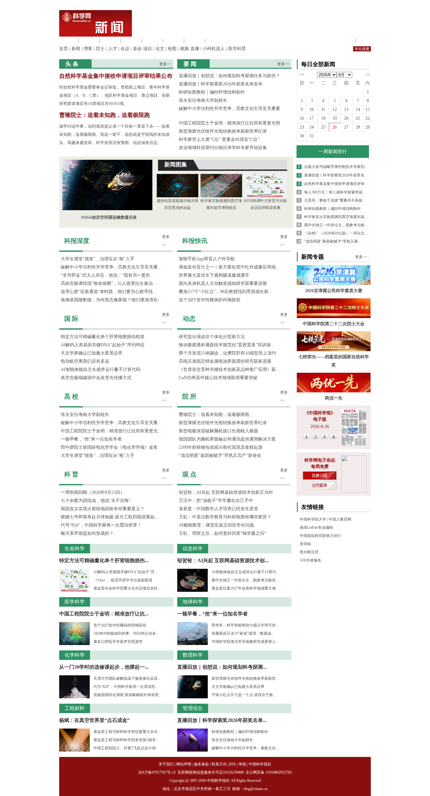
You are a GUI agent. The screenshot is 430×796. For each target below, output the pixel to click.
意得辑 (305, 544)
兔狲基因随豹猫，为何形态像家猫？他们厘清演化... (111, 299)
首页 (63, 48)
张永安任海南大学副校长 (203, 100)
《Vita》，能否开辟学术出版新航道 (122, 580)
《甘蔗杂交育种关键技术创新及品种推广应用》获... (229, 369)
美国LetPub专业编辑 (316, 527)
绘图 (172, 48)
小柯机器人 (214, 48)
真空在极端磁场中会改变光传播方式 (96, 377)
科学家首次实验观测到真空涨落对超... (335, 217)
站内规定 (345, 40)
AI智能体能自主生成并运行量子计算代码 (100, 369)
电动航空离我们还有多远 (85, 361)
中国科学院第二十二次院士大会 (334, 323)
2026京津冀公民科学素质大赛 (333, 290)
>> (367, 74)
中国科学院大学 (313, 519)
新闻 (75, 48)
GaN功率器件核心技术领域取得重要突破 (218, 377)
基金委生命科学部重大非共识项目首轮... (127, 588)
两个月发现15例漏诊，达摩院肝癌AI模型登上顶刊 (227, 353)
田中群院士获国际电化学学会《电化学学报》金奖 (109, 447)
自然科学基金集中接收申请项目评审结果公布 (116, 76)
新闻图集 (175, 164)
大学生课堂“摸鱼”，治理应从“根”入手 (97, 259)
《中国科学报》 (319, 413)
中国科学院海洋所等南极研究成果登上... (245, 641)
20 (346, 118)
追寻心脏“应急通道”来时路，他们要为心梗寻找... (108, 291)
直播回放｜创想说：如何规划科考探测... (222, 667)
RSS (232, 764)
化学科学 (110, 40)
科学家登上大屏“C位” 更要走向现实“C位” (219, 139)
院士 (100, 48)
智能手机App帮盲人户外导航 (207, 259)
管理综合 (215, 40)
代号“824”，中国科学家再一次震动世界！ (101, 525)
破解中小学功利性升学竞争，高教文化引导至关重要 (229, 108)
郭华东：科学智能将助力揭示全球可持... (245, 625)
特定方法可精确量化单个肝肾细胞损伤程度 (102, 336)
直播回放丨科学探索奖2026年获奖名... (335, 175)
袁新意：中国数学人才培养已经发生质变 (218, 508)
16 (302, 118)
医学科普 (237, 48)
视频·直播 (189, 48)
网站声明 (183, 764)
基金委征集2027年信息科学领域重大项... (245, 588)
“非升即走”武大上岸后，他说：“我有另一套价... (107, 275)
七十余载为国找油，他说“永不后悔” (96, 500)
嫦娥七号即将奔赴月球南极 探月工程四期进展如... (109, 517)
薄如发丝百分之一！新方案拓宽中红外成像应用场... (229, 267)
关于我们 (166, 764)
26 (334, 127)
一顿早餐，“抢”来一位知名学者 (91, 439)
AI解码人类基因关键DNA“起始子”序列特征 (103, 345)
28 (358, 127)
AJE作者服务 (310, 560)
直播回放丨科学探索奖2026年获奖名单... (222, 720)
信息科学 (152, 40)
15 (367, 109)
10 (311, 109)
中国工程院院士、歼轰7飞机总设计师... (126, 748)
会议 (125, 48)
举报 (242, 764)
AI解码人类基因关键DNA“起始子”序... (125, 572)
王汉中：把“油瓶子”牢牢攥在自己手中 (216, 500)
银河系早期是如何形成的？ (87, 533)
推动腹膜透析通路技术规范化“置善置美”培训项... (226, 345)
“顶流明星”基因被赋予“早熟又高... (332, 241)
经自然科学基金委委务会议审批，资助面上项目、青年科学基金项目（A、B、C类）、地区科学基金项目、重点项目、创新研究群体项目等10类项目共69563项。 (114, 95)
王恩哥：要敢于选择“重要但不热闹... (334, 200)
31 (311, 136)
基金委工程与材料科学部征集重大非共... (127, 732)
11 (323, 109)
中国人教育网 (340, 519)
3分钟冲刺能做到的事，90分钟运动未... (126, 633)
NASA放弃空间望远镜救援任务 (109, 217)
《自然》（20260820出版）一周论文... (335, 233)
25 (323, 127)
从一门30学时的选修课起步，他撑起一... (104, 667)
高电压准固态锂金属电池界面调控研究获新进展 (225, 361)
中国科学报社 (260, 764)
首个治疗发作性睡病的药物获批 (119, 625)
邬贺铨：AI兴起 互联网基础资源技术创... (223, 560)
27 (346, 127)
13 (346, 109)
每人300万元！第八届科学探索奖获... (334, 192)
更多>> (165, 64)
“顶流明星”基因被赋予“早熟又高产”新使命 (220, 455)
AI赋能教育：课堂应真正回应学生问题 (216, 525)
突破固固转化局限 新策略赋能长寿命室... (127, 695)
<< (301, 74)
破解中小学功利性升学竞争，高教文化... (245, 748)
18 (323, 118)
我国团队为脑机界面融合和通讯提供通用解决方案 (227, 439)
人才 (112, 48)
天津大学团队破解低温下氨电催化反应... (127, 678)
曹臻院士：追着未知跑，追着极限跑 (104, 115)
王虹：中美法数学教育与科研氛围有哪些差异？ (225, 517)
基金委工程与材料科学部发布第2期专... (126, 740)
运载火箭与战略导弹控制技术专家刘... (335, 166)
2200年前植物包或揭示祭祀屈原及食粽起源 (221, 447)
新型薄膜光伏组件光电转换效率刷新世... (245, 678)
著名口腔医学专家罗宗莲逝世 (118, 641)
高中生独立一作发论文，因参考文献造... (245, 580)
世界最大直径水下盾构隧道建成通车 (214, 275)
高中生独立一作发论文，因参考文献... (335, 225)
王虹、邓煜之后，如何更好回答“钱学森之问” (222, 533)
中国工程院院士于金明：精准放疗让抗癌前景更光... (111, 431)
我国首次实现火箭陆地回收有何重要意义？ (102, 508)
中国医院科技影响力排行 (320, 536)
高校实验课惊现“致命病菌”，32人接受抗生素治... (108, 283)
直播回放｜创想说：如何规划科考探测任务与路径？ (229, 75)
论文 (160, 48)
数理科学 (194, 40)
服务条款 (201, 764)
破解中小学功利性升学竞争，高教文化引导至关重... (111, 267)
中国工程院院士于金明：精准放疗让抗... (104, 613)
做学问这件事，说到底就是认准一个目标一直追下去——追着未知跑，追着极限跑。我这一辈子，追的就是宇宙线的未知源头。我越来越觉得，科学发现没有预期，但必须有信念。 (114, 134)
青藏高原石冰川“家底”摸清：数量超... (243, 633)
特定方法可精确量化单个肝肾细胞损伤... (104, 560)
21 (358, 118)
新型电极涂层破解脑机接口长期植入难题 (218, 431)
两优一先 (333, 398)
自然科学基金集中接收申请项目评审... (335, 184)
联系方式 (219, 764)
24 (311, 127)
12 (334, 109)
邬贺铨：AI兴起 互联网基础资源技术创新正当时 (226, 492)
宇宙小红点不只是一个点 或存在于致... (244, 695)
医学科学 (89, 40)
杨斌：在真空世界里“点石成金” (94, 720)
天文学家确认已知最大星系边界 (91, 353)
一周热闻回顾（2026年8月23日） (93, 492)
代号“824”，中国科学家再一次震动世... (125, 686)
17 (311, 118)
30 (302, 136)
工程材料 (131, 40)
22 (367, 118)
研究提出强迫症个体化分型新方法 (212, 336)
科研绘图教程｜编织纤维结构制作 (212, 92)
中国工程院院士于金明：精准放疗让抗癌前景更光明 (229, 123)
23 (302, 127)
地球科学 (173, 40)
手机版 (364, 40)
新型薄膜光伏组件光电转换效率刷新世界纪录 (223, 131)
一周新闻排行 (333, 151)
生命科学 (68, 40)
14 (358, 109)
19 (334, 118)
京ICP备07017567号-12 (157, 772)
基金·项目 (142, 48)
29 (367, 127)
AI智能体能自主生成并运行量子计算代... (245, 572)
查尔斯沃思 (309, 552)
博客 (88, 48)
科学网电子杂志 (319, 460)
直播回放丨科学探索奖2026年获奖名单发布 (221, 84)
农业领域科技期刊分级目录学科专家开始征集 (223, 147)
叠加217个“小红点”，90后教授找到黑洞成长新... (225, 291)
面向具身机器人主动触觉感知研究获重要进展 (223, 283)
